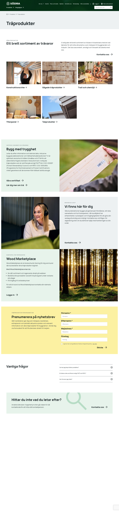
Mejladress (67, 328)
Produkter (9, 7)
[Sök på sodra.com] (111, 7)
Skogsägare (18, 7)
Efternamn (67, 320)
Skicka (100, 347)
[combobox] (103, 7)
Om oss (40, 4)
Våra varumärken (84, 4)
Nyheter (62, 4)
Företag (65, 336)
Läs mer (95, 344)
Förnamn (66, 313)
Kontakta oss (68, 4)
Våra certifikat (13, 180)
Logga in (97, 4)
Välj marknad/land (108, 4)
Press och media (54, 4)
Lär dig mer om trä (15, 185)
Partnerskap (76, 4)
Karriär (47, 4)
